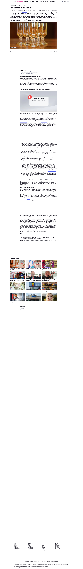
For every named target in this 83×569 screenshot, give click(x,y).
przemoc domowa (40, 13)
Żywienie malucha (57, 548)
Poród (37, 1)
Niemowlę (41, 1)
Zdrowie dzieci (16, 546)
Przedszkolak (52, 1)
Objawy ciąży (43, 546)
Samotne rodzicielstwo (16, 549)
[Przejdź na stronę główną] (18, 1)
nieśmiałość (38, 146)
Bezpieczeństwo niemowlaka (31, 550)
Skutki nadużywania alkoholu (27, 73)
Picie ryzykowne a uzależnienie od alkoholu (30, 71)
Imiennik (43, 545)
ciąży (43, 85)
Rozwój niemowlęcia (30, 548)
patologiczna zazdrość (52, 170)
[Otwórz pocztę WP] (59, 1)
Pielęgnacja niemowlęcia (31, 549)
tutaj (30, 567)
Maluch (46, 1)
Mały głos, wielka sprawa (58, 545)
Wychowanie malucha (58, 549)
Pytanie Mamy (57, 546)
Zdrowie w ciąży (43, 549)
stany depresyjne (44, 122)
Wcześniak (29, 545)
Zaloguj (65, 1)
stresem (46, 147)
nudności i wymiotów (35, 195)
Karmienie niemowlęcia (30, 547)
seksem (28, 198)
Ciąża (33, 1)
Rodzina (15, 544)
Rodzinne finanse (16, 545)
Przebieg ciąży (43, 548)
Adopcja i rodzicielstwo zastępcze (18, 550)
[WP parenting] (20, 1)
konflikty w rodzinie (37, 123)
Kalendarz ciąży (43, 547)
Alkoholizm (24, 12)
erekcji (36, 200)
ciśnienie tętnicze (23, 122)
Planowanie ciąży (27, 1)
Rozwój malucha (57, 550)
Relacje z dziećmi (16, 547)
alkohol (51, 10)
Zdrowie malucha (57, 547)
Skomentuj (51, 51)
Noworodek (29, 546)
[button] (62, 1)
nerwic (50, 226)
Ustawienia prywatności (54, 561)
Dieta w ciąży (43, 550)
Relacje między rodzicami (17, 548)
